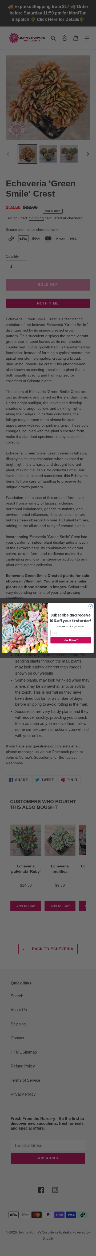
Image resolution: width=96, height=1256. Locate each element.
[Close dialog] (91, 606)
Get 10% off (71, 640)
